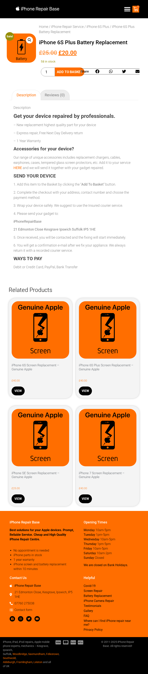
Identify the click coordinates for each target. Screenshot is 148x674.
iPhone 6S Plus (98, 27)
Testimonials (92, 606)
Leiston (38, 662)
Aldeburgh (9, 662)
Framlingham (24, 662)
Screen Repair (93, 591)
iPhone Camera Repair (99, 601)
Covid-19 (90, 586)
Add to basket (69, 72)
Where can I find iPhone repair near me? (107, 623)
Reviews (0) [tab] (55, 95)
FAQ (86, 616)
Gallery (88, 611)
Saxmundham (36, 654)
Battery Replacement (98, 596)
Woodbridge (20, 654)
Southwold (9, 658)
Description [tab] (26, 95)
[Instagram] (20, 619)
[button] (127, 9)
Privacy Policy (93, 630)
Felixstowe (52, 654)
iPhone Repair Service (67, 27)
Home (43, 27)
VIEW (18, 391)
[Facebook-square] (12, 619)
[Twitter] (29, 619)
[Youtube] (37, 619)
